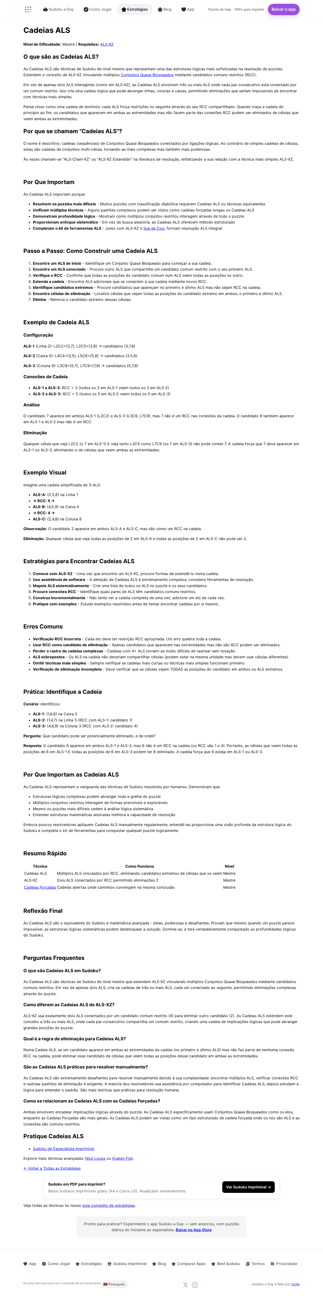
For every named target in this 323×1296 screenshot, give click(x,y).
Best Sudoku (228, 1263)
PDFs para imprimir (249, 9)
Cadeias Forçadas (40, 887)
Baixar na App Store (194, 1229)
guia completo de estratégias (108, 1205)
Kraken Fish (122, 1158)
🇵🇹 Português (114, 1284)
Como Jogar (100, 9)
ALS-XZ (106, 44)
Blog (167, 9)
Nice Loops (95, 1158)
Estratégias (137, 9)
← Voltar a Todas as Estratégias (52, 1168)
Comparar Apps (191, 1263)
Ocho (295, 1284)
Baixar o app (284, 9)
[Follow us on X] (185, 1285)
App (190, 9)
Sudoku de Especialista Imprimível (63, 1148)
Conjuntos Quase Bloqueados (147, 74)
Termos (258, 1263)
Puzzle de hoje (219, 9)
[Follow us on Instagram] (195, 1285)
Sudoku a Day (61, 9)
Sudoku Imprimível (130, 1263)
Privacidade (286, 1263)
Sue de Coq (153, 228)
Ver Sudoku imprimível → (248, 1187)
